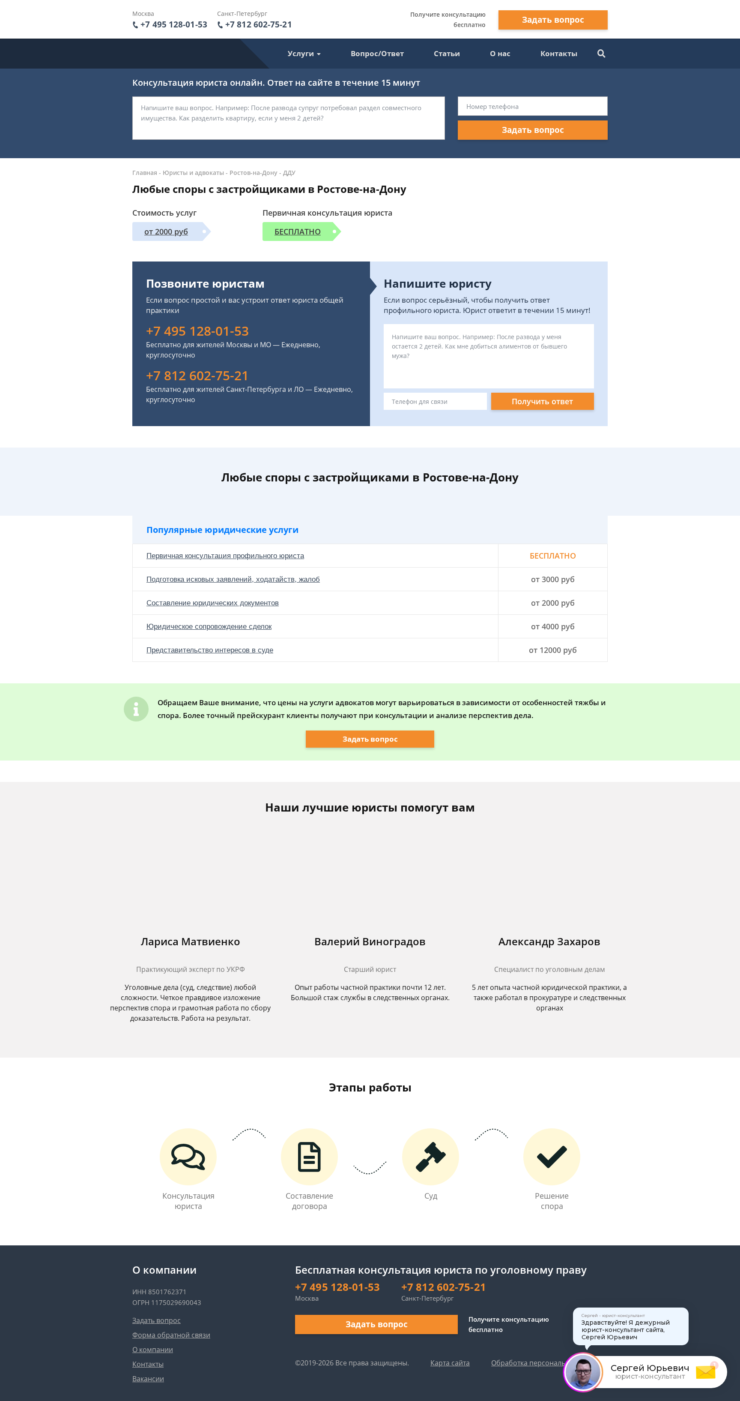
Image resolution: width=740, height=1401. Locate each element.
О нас (500, 53)
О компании (152, 1349)
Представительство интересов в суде (209, 650)
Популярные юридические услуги (222, 529)
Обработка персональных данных (548, 1363)
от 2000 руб (166, 231)
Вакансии (148, 1378)
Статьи (447, 53)
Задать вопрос (553, 19)
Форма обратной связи (171, 1335)
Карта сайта (450, 1363)
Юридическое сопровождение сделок (209, 626)
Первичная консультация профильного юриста (225, 556)
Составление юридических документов (212, 603)
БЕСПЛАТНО (298, 231)
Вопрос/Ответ (377, 53)
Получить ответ (542, 401)
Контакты (558, 53)
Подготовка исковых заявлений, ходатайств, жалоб (233, 579)
